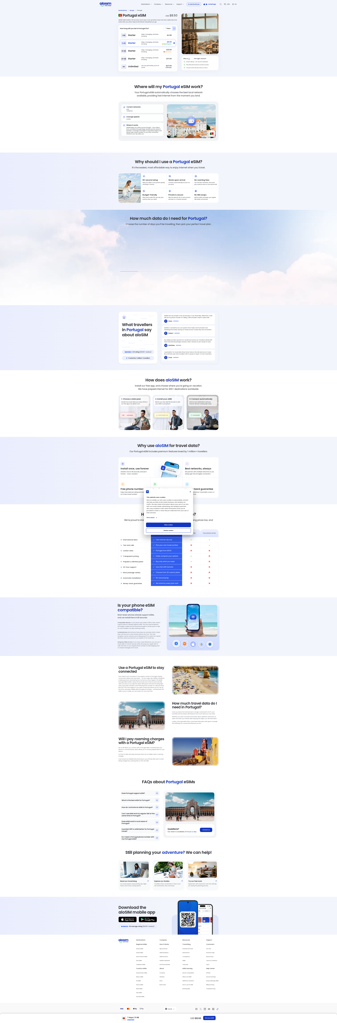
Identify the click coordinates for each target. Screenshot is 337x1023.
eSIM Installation (164, 952)
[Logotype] (105, 4)
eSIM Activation (164, 956)
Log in (207, 964)
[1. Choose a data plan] (134, 412)
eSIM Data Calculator (188, 981)
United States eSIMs (141, 973)
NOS (128, 109)
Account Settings (211, 977)
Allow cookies (168, 525)
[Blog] (134, 875)
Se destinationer (194, 4)
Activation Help (210, 952)
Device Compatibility (188, 973)
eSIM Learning (187, 968)
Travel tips (185, 964)
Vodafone (130, 111)
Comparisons (186, 956)
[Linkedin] (205, 1009)
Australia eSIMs (140, 996)
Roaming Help (186, 988)
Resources (186, 940)
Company (163, 940)
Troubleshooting (210, 988)
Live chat (208, 948)
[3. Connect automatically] (203, 412)
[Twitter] (201, 1009)
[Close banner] (190, 491)
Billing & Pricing (210, 984)
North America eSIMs (141, 956)
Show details (151, 517)
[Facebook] (196, 1009)
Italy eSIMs (139, 992)
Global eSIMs (139, 952)
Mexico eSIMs (139, 977)
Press (161, 981)
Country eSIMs (141, 968)
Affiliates (162, 977)
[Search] (220, 4)
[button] (148, 35)
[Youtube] (209, 1009)
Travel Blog (186, 944)
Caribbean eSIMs (140, 964)
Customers (210, 944)
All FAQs (208, 973)
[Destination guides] (168, 875)
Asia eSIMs (139, 960)
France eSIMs (139, 984)
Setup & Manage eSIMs (212, 981)
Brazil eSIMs (139, 988)
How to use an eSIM (187, 984)
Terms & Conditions (211, 960)
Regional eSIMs (141, 944)
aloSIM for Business (165, 960)
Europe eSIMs (139, 948)
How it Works (164, 944)
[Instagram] (213, 1009)
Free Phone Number (165, 964)
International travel (187, 948)
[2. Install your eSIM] (168, 412)
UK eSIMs (138, 981)
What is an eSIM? (187, 977)
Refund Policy (209, 956)
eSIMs (184, 960)
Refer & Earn (163, 984)
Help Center (210, 968)
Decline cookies (168, 530)
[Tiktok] (217, 1009)
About (162, 968)
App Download (163, 948)
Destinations (122, 10)
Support (209, 940)
